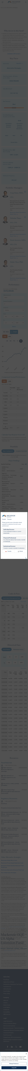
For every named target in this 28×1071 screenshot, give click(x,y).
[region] (14, 1061)
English (4, 519)
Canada (9, 551)
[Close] (26, 1053)
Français (9, 519)
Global (21, 551)
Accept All (14, 1067)
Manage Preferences (14, 1063)
